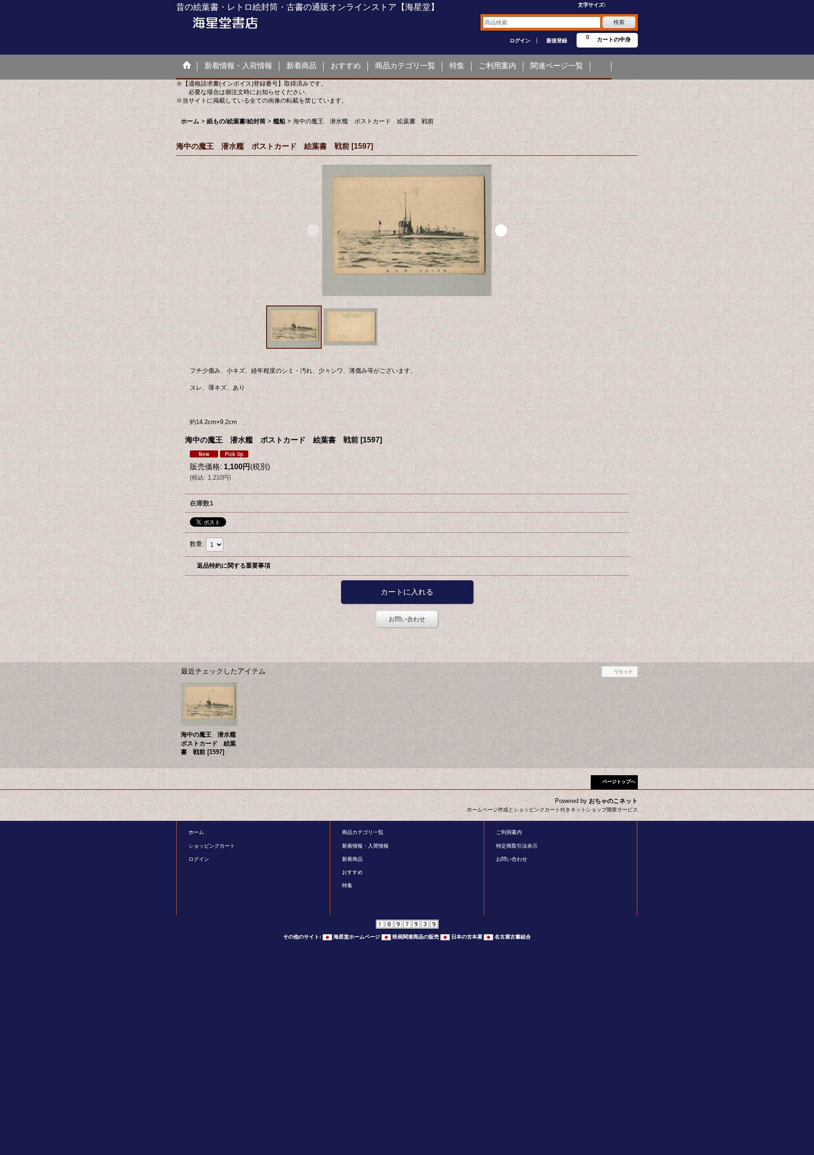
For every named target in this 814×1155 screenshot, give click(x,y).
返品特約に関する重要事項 (233, 565)
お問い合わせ (407, 619)
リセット (623, 671)
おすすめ (352, 872)
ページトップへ (618, 781)
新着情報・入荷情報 (365, 846)
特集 (347, 885)
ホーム (196, 832)
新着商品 (352, 859)
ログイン (520, 40)
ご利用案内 (509, 832)
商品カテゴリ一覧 (362, 832)
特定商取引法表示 (516, 846)
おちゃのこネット (613, 800)
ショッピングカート (211, 846)
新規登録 (556, 40)
